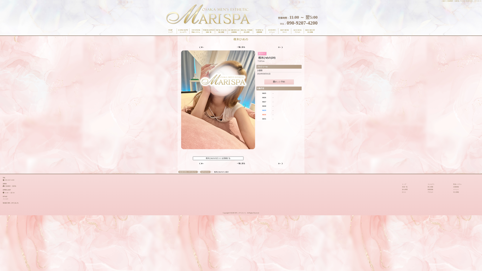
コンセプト (431, 184)
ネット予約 (280, 82)
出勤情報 (456, 187)
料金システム (457, 184)
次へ (279, 47)
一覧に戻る (241, 47)
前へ (202, 47)
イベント (456, 189)
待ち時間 (405, 189)
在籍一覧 (405, 187)
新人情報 (430, 187)
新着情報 (430, 189)
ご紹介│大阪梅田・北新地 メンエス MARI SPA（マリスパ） (461, 1)
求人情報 (456, 192)
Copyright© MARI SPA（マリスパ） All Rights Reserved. (241, 213)
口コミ (404, 192)
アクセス (430, 192)
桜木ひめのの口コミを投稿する (218, 158)
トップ (404, 184)
